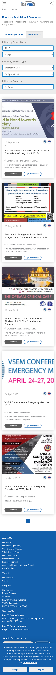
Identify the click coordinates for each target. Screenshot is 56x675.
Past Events (34, 34)
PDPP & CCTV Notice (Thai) (14, 606)
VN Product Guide (10, 603)
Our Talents (7, 577)
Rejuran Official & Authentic (14, 600)
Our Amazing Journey (11, 545)
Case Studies (8, 568)
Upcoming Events (14, 34)
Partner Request (9, 593)
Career (5, 581)
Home (4, 9)
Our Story (6, 542)
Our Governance (9, 555)
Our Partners (7, 590)
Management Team (10, 558)
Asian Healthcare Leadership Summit (18, 565)
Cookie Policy (30, 662)
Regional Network (10, 562)
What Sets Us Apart (11, 552)
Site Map (6, 596)
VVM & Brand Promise (12, 549)
